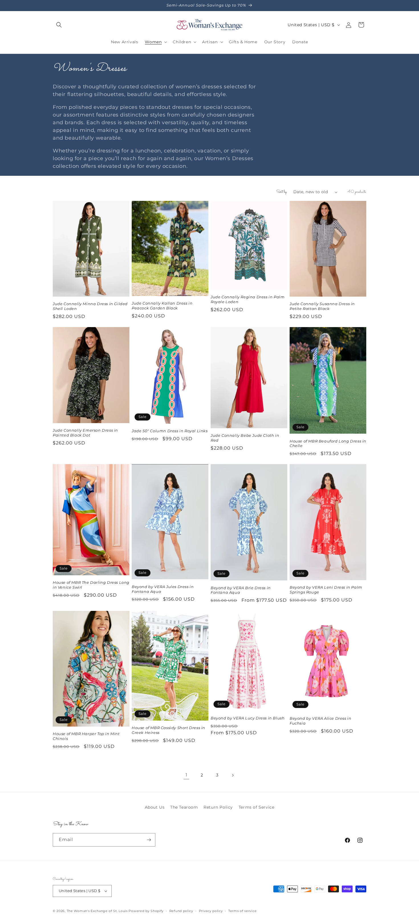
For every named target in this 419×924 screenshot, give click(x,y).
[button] (59, 25)
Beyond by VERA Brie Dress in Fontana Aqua (241, 590)
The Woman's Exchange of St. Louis (97, 911)
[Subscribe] (149, 840)
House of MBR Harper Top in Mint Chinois (86, 736)
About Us (155, 807)
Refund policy (181, 911)
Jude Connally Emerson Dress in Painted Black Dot (85, 432)
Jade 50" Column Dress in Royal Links (170, 431)
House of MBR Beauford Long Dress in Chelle (328, 443)
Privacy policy (211, 911)
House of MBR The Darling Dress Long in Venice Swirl (91, 585)
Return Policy (218, 807)
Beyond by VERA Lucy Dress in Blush (247, 718)
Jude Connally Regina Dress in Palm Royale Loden (247, 299)
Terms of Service (256, 807)
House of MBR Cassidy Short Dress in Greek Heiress (168, 730)
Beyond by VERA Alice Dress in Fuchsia (320, 720)
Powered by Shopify (146, 911)
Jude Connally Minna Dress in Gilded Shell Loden (90, 306)
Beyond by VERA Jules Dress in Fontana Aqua (163, 589)
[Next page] (232, 775)
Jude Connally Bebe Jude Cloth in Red (245, 437)
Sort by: (282, 192)
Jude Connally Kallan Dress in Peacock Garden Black (162, 305)
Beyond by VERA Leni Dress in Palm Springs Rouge (326, 589)
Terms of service (242, 911)
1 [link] (187, 775)
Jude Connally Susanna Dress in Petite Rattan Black (322, 306)
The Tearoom (184, 807)
